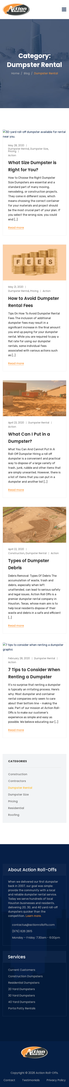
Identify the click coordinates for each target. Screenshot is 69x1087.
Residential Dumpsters (23, 983)
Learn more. (33, 916)
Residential (16, 808)
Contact (9, 1080)
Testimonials (31, 1080)
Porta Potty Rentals (21, 1008)
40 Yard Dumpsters (21, 1002)
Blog (27, 73)
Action (12, 155)
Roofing (13, 815)
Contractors (17, 781)
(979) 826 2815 (22, 931)
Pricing (12, 151)
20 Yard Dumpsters (21, 989)
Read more (16, 227)
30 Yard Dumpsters (21, 995)
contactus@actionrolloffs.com (33, 925)
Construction (16, 553)
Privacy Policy (56, 1080)
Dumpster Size (39, 149)
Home (15, 73)
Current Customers (21, 970)
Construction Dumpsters (25, 976)
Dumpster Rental (18, 149)
